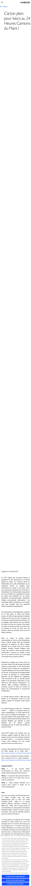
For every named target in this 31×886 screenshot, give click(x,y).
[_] (25, 2)
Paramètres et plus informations (15, 884)
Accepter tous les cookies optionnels (15, 876)
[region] (15, 861)
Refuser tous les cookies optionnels (16, 880)
